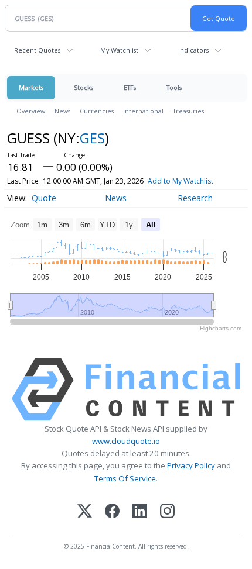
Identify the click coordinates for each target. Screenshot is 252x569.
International (143, 110)
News (62, 110)
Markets (31, 87)
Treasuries (188, 110)
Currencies (97, 110)
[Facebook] (112, 512)
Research (195, 198)
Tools (174, 87)
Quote (44, 198)
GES (92, 137)
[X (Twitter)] (85, 512)
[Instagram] (167, 512)
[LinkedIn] (140, 512)
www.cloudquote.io (126, 441)
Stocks (83, 87)
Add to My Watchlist (180, 181)
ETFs (130, 87)
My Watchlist (119, 50)
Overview (30, 110)
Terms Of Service (125, 478)
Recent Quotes (37, 50)
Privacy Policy (191, 465)
